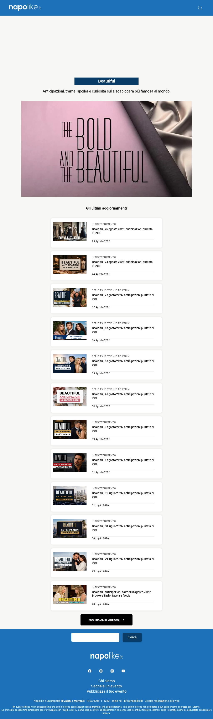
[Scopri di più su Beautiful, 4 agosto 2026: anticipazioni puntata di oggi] (70, 397)
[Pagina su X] (112, 672)
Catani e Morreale (74, 700)
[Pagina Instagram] (101, 672)
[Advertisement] (106, 45)
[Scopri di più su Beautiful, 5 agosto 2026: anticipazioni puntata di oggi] (70, 364)
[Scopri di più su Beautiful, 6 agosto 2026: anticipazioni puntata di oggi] (70, 331)
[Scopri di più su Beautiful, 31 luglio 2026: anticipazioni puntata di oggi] (70, 496)
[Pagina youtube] (123, 672)
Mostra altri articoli (104, 619)
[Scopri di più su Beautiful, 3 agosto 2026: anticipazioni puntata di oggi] (70, 430)
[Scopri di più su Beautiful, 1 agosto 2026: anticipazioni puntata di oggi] (70, 463)
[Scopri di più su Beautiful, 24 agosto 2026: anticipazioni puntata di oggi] (70, 265)
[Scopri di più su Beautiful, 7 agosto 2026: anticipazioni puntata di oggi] (70, 298)
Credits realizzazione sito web (162, 700)
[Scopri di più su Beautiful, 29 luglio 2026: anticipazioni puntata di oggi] (70, 562)
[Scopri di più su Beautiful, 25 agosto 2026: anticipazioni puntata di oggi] (70, 232)
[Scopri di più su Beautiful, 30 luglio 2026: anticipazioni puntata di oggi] (70, 529)
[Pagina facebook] (90, 672)
